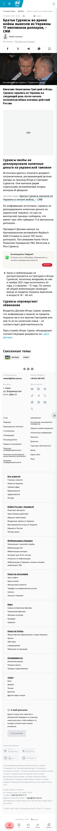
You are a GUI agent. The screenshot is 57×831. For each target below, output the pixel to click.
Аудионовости (14, 494)
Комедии (11, 619)
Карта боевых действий (18, 514)
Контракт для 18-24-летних (19, 555)
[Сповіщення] (54, 3)
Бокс (10, 681)
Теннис (11, 688)
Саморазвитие (14, 645)
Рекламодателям (10, 440)
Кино (10, 604)
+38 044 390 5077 (37, 378)
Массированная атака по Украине (22, 525)
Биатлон (11, 692)
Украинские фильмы (17, 611)
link (32, 389)
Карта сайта (35, 455)
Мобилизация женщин (17, 551)
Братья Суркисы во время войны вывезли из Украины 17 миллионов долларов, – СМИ (40, 11)
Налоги (11, 592)
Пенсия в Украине (15, 595)
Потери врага (13, 532)
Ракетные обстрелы (16, 510)
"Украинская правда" (24, 41)
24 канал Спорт (9, 11)
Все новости (14, 476)
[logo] (17, 4)
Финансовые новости (17, 585)
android (11, 751)
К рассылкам (16, 734)
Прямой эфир (13, 487)
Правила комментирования (41, 428)
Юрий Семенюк (15, 37)
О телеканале (8, 431)
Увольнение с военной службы (21, 544)
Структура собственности (40, 446)
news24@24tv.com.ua (12, 378)
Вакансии (34, 441)
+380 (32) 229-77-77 (18, 795)
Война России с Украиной (21, 507)
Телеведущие (8, 435)
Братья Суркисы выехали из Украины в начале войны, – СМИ (28, 198)
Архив (32, 450)
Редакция (7, 422)
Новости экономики (18, 574)
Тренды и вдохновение (18, 669)
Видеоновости (14, 491)
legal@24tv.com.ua (34, 798)
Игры (32, 459)
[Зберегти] (49, 49)
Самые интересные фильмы (20, 608)
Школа (10, 638)
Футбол (21, 11)
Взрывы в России (15, 528)
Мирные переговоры (17, 517)
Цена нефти (13, 577)
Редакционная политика (13, 427)
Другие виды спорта (16, 695)
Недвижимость (15, 658)
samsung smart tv (29, 758)
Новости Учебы (15, 631)
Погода (11, 498)
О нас (5, 418)
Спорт (11, 677)
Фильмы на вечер (15, 615)
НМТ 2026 (12, 642)
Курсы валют (13, 581)
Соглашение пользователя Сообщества (41, 423)
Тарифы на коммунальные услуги (22, 588)
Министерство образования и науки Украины (27, 635)
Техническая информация (41, 433)
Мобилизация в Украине (20, 541)
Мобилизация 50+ (15, 548)
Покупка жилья (14, 665)
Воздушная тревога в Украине (21, 521)
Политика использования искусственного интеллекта (14, 455)
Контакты (34, 437)
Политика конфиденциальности (12, 449)
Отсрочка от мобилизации (19, 559)
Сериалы (11, 622)
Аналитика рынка (15, 661)
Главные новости (15, 480)
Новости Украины (15, 483)
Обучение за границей (17, 649)
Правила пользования (12, 444)
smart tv (11, 758)
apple (29, 751)
